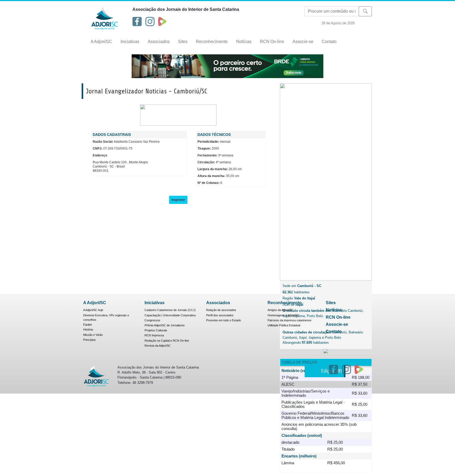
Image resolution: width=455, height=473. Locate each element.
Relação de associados (221, 310)
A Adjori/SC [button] (101, 41)
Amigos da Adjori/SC (280, 310)
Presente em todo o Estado (223, 320)
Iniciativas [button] (130, 41)
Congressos (152, 320)
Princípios (89, 339)
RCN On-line (272, 41)
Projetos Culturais (156, 330)
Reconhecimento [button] (212, 41)
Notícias (243, 41)
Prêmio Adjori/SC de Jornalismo (165, 325)
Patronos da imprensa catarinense (289, 320)
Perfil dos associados (220, 315)
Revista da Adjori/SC (158, 345)
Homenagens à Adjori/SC (283, 315)
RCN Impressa (154, 335)
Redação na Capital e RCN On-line (167, 340)
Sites (182, 41)
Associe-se (303, 41)
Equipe (87, 324)
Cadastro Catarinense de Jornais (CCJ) (170, 310)
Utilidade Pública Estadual (284, 325)
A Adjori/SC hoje (93, 310)
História (88, 329)
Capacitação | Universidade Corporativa (170, 315)
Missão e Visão (93, 334)
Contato (329, 41)
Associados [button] (159, 41)
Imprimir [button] (178, 200)
